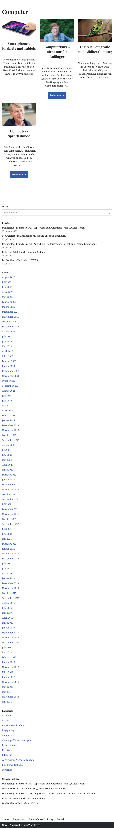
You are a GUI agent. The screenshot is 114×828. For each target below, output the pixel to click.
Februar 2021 (9, 543)
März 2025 (7, 356)
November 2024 (10, 375)
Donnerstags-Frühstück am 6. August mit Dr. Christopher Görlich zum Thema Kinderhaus (49, 243)
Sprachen (7, 769)
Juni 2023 (7, 454)
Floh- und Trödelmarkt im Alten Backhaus (24, 252)
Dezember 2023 (10, 425)
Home (6, 819)
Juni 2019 (7, 607)
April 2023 (7, 464)
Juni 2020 (7, 568)
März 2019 (7, 622)
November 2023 (10, 430)
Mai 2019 (7, 612)
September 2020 (10, 558)
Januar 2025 (8, 366)
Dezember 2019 (10, 583)
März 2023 (7, 469)
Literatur (7, 754)
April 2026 (7, 292)
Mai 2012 (7, 701)
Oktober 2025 (9, 321)
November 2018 (10, 637)
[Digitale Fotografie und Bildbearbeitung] (95, 30)
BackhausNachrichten (13, 725)
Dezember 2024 (10, 370)
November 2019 (10, 588)
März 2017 (7, 672)
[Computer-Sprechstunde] (19, 114)
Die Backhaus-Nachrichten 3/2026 (20, 260)
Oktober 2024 (9, 380)
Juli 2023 (6, 450)
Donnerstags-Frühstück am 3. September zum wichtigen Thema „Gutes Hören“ (44, 227)
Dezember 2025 (10, 311)
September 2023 (10, 440)
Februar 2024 (9, 415)
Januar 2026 (8, 306)
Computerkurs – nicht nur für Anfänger (57, 52)
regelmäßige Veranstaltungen (18, 759)
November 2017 (10, 667)
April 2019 (7, 617)
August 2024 (8, 390)
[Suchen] (109, 212)
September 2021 (10, 524)
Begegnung (8, 730)
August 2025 (8, 331)
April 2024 (7, 410)
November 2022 (10, 489)
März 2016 (7, 686)
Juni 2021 (7, 533)
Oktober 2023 (9, 435)
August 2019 (8, 602)
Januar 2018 (8, 662)
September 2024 (10, 385)
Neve (5, 824)
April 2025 (7, 351)
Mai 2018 (7, 652)
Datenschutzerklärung (41, 819)
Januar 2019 (8, 627)
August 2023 (8, 445)
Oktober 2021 (9, 519)
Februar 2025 (9, 361)
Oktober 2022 (9, 494)
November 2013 (10, 696)
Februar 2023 (9, 474)
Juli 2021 (6, 528)
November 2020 (10, 553)
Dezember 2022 (10, 484)
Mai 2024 (7, 405)
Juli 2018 (6, 647)
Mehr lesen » (56, 96)
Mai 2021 (7, 538)
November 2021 (10, 514)
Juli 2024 (6, 395)
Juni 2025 (7, 341)
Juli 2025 (6, 336)
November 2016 (10, 682)
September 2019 (10, 598)
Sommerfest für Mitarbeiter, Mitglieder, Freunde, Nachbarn (34, 235)
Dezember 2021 (10, 509)
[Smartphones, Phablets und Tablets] (19, 28)
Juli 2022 (6, 504)
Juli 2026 (6, 282)
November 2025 (10, 316)
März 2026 (7, 296)
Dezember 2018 (10, 632)
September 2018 (10, 642)
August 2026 (8, 277)
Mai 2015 (7, 691)
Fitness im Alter (10, 745)
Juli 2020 (6, 563)
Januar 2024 (8, 420)
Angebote (7, 715)
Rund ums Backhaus (12, 764)
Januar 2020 (8, 578)
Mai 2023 (7, 459)
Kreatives (7, 750)
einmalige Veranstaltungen (16, 740)
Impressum (19, 819)
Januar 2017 (8, 677)
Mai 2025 (7, 346)
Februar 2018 (9, 657)
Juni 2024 (7, 400)
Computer (7, 735)
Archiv (5, 720)
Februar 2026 (9, 301)
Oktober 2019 (9, 593)
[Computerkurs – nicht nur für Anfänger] (57, 30)
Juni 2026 (7, 287)
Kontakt (61, 819)
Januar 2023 (8, 479)
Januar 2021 (8, 548)
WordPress (34, 824)
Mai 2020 (7, 573)
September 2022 (10, 499)
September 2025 (10, 326)
